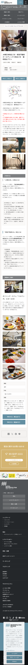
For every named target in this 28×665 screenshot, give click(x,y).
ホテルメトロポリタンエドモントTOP (10, 6)
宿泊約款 (14, 463)
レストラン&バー (7, 539)
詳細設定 (14, 661)
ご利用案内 (6, 22)
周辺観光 (5, 573)
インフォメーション (9, 522)
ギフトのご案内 (8, 542)
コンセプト (7, 524)
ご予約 (20, 2)
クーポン (5, 598)
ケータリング (14, 508)
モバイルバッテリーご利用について (13, 534)
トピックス (7, 520)
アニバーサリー (21, 18)
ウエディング (6, 566)
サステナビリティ (8, 584)
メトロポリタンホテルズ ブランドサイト (12, 611)
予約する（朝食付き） (20, 78)
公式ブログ (5, 578)
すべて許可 (14, 653)
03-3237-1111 (16, 453)
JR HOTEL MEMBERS (8, 604)
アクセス (5, 576)
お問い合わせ (6, 596)
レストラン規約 (8, 546)
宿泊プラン (21, 12)
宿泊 (20, 6)
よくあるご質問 (21, 22)
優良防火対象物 (6, 600)
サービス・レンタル (7, 18)
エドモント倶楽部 (7, 606)
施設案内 (5, 571)
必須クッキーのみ (14, 657)
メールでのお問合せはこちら (14, 460)
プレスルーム (6, 590)
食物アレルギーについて (9, 556)
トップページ (6, 517)
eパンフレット (6, 592)
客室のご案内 (7, 12)
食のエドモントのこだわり (10, 544)
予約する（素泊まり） (7, 78)
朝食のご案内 (7, 15)
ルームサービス (21, 15)
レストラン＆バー (14, 500)
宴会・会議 (14, 504)
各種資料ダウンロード (8, 594)
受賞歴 (5, 526)
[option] (8, 476)
